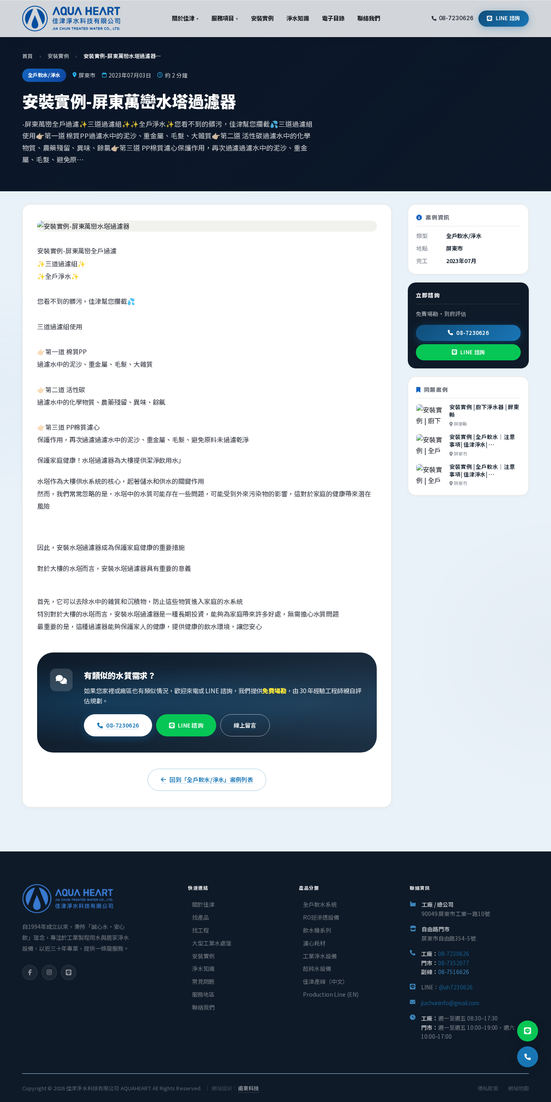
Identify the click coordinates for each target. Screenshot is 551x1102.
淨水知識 (203, 968)
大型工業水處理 (211, 943)
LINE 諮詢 (508, 18)
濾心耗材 (314, 943)
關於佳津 (203, 904)
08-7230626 (456, 18)
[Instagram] (49, 972)
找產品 (200, 917)
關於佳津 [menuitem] (185, 18)
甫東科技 (248, 1088)
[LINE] (68, 972)
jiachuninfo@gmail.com (450, 1003)
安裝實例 (58, 56)
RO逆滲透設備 (321, 917)
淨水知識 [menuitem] (297, 18)
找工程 (200, 930)
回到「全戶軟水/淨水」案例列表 (211, 779)
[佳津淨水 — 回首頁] (71, 18)
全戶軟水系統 (320, 904)
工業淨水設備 (320, 956)
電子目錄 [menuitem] (333, 18)
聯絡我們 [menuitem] (368, 18)
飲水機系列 (317, 930)
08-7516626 (453, 972)
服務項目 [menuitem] (224, 18)
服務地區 (203, 994)
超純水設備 (317, 968)
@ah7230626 (456, 987)
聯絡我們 (203, 1007)
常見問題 (203, 981)
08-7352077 (453, 963)
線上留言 (245, 725)
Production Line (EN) (330, 994)
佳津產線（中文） (325, 981)
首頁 (27, 56)
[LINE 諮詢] (527, 1030)
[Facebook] (30, 972)
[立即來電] (527, 1056)
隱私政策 (488, 1088)
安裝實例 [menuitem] (262, 18)
